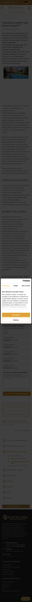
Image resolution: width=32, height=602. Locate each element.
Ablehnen (16, 320)
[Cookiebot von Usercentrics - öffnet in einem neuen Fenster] (23, 281)
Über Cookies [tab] (26, 285)
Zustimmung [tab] (6, 285)
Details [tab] (16, 285)
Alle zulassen (16, 315)
